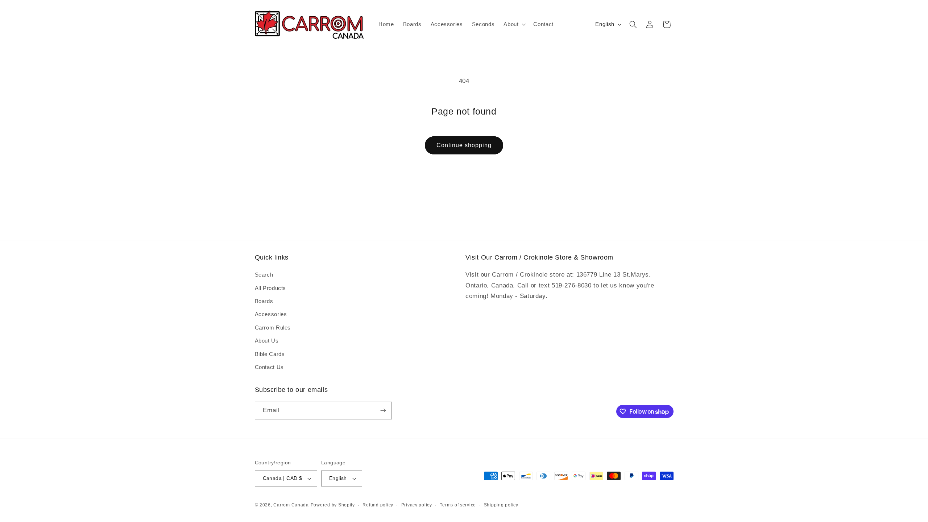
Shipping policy (501, 505)
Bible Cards (270, 354)
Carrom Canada (291, 505)
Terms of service (458, 505)
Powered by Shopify (333, 505)
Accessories (271, 314)
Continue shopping (464, 145)
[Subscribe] (382, 410)
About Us (267, 341)
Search (264, 275)
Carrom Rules (273, 328)
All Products (270, 288)
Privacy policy (416, 505)
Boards (264, 301)
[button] (514, 24)
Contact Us (269, 367)
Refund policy (377, 505)
